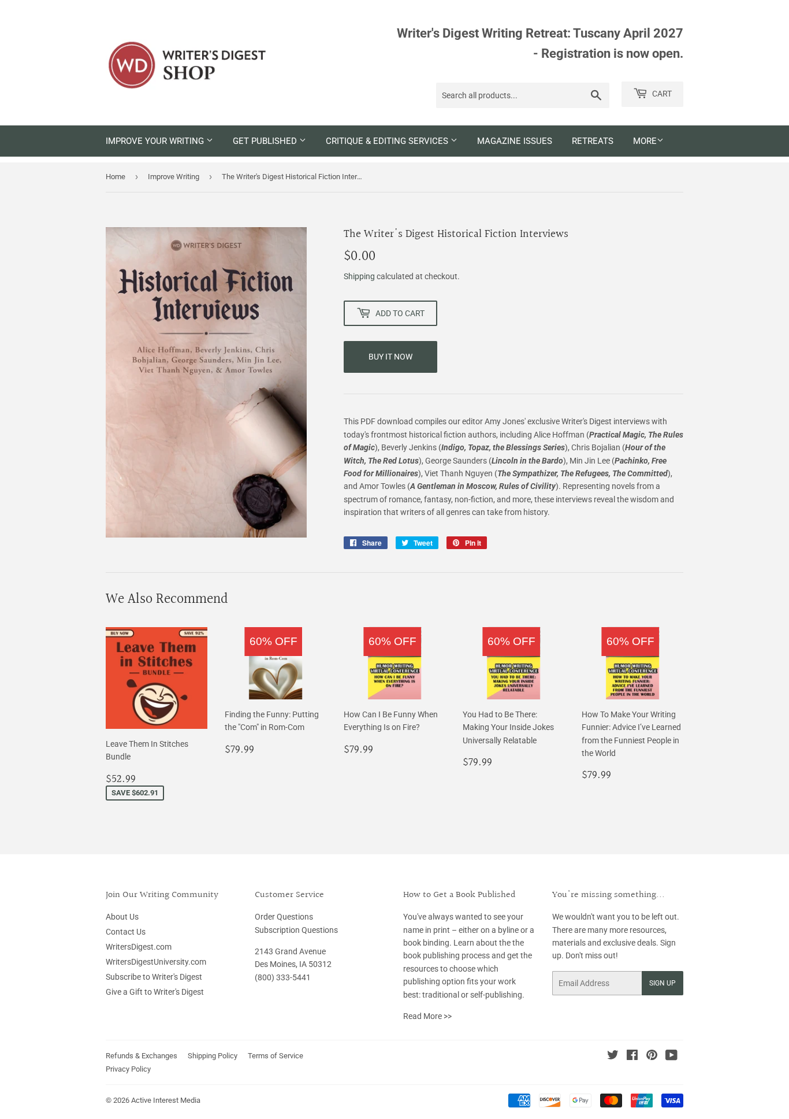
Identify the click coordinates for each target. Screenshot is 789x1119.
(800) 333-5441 (283, 977)
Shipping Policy (212, 1055)
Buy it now (390, 356)
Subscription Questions (296, 930)
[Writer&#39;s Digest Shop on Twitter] (613, 1056)
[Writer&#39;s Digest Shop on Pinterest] (652, 1056)
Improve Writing (173, 176)
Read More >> (427, 1016)
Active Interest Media (165, 1100)
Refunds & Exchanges (141, 1055)
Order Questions (284, 916)
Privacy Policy (128, 1069)
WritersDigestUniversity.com (156, 961)
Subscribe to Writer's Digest (154, 976)
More (645, 141)
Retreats (592, 141)
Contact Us (126, 931)
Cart (661, 93)
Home (115, 176)
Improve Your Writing (156, 141)
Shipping (359, 276)
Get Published (266, 141)
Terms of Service (275, 1055)
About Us (122, 916)
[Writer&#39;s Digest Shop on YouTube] (671, 1056)
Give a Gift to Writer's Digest (155, 991)
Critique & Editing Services (388, 141)
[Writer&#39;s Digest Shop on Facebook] (632, 1056)
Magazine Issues (514, 141)
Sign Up (662, 983)
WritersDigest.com (139, 946)
